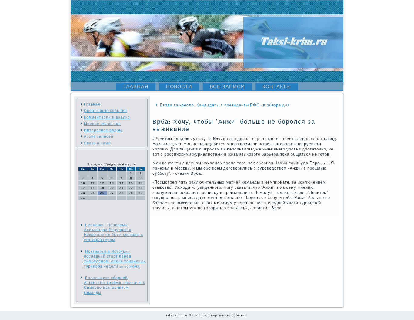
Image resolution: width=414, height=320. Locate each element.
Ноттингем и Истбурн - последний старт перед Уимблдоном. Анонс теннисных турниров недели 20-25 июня (115, 259)
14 (121, 183)
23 (141, 188)
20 (112, 188)
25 (93, 192)
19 (102, 188)
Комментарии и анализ (107, 117)
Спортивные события (105, 110)
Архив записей (98, 136)
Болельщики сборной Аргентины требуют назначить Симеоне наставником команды (114, 285)
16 (141, 183)
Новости (179, 87)
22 (131, 188)
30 (141, 192)
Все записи (227, 87)
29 (131, 192)
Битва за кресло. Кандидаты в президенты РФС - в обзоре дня (225, 105)
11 (93, 183)
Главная (136, 87)
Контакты (276, 87)
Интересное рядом (103, 130)
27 (112, 192)
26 (102, 192)
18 (93, 188)
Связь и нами (97, 143)
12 (102, 183)
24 (83, 192)
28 (121, 192)
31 (83, 197)
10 (83, 183)
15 (131, 183)
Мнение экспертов (102, 123)
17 (83, 188)
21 (121, 188)
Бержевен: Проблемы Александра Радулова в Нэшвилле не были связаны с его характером (113, 232)
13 (112, 183)
